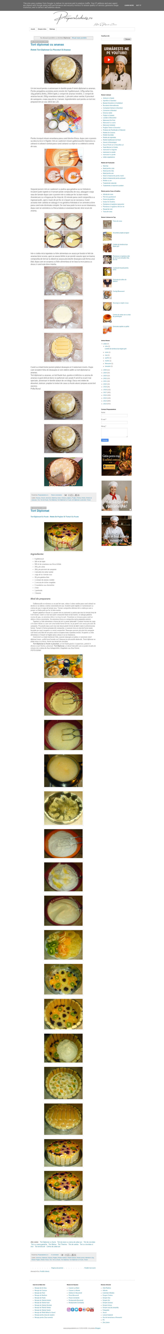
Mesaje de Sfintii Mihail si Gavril (45, 1312)
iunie (107, 352)
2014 (105, 401)
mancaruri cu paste (109, 152)
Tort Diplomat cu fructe (48, 1242)
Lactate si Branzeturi (109, 118)
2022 (105, 378)
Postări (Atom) (44, 1271)
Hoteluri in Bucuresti (75, 1293)
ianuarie (108, 366)
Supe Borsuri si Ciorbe (110, 147)
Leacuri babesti (108, 1315)
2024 (105, 373)
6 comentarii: (55, 1254)
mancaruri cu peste (109, 154)
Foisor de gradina (109, 199)
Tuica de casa (107, 211)
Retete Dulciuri (72, 1257)
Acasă (33, 29)
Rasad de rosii (107, 209)
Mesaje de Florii (40, 1293)
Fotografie (106, 1310)
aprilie (107, 358)
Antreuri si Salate (108, 98)
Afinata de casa (108, 194)
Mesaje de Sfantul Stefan (43, 1307)
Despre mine (42, 29)
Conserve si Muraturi (110, 110)
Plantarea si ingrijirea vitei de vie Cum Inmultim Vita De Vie (121, 257)
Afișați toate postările (79, 38)
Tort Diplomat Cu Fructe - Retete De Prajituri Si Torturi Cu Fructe (55, 517)
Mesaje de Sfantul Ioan (42, 1303)
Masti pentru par (108, 173)
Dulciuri (64, 498)
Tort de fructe (44, 500)
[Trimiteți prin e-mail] (69, 495)
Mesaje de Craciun (41, 1290)
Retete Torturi (45, 1259)
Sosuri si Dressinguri (110, 142)
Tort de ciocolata (89, 1242)
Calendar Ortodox (108, 1293)
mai (106, 355)
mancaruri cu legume (110, 150)
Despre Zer (106, 1300)
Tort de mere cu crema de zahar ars (69, 1242)
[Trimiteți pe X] (74, 495)
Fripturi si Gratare (108, 115)
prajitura (69, 498)
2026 (105, 344)
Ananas (38, 498)
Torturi (89, 500)
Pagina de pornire (57, 1268)
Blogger (97, 1328)
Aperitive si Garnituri (109, 101)
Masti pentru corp (108, 168)
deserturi (48, 498)
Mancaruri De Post (109, 120)
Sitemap (52, 29)
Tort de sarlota (73, 1244)
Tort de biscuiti (40, 1246)
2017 (105, 392)
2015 (105, 398)
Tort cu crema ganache (39, 1244)
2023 (105, 375)
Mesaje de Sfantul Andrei (43, 1300)
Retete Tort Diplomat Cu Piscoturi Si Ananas (51, 50)
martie (107, 361)
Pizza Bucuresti (74, 1295)
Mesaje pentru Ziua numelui (44, 1317)
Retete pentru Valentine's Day (85, 1257)
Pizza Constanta (74, 1298)
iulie (106, 346)
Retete (83, 498)
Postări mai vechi (90, 1268)
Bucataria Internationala (111, 105)
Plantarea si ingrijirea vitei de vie (113, 207)
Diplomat (54, 498)
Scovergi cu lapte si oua (120, 303)
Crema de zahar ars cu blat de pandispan (122, 315)
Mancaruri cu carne (109, 123)
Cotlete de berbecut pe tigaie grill (115, 349)
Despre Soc (106, 1298)
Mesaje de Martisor (41, 1295)
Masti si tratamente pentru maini (113, 176)
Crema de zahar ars (53, 1246)
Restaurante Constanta (76, 1303)
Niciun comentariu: (56, 495)
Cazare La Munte (74, 1290)
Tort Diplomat (53, 500)
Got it (138, 5)
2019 (105, 387)
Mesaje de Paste (40, 1298)
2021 (105, 381)
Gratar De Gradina (109, 202)
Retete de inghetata (109, 137)
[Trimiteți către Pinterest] (78, 495)
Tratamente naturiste (109, 183)
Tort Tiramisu (62, 1244)
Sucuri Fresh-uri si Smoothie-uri (113, 145)
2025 (105, 370)
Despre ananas (108, 1303)
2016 (105, 395)
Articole (105, 1290)
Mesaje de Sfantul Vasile (43, 1310)
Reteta (79, 498)
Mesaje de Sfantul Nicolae (43, 1305)
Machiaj (105, 166)
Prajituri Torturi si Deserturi (111, 127)
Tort (38, 500)
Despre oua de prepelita (110, 1307)
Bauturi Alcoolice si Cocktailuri (113, 103)
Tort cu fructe (56, 1259)
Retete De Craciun (109, 132)
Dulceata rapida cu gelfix (121, 326)
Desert (43, 498)
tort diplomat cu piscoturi (79, 500)
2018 (105, 390)
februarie (108, 363)
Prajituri (74, 498)
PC (104, 1320)
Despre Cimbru (108, 1295)
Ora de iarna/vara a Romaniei (112, 1317)
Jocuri (105, 1312)
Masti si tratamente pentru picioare (114, 178)
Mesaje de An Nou (41, 1288)
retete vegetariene (109, 157)
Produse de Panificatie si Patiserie (114, 130)
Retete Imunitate (108, 135)
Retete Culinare (62, 1257)
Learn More (129, 5)
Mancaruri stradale (109, 125)
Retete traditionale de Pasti (112, 140)
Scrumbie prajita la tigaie (121, 233)
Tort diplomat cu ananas (47, 44)
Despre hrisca (107, 1305)
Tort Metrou (52, 1244)
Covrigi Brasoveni (119, 291)
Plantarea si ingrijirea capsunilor (113, 204)
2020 (105, 384)
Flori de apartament (109, 197)
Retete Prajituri (36, 1259)
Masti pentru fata (108, 171)
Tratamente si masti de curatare (113, 185)
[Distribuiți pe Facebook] (76, 495)
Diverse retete (107, 113)
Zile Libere (106, 1322)
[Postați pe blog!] (71, 495)
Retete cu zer (107, 180)
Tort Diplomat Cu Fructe (64, 500)
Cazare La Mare (74, 1288)
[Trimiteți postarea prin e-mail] (65, 495)
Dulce (59, 498)
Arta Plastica (107, 1288)
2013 (105, 404)
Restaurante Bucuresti (76, 1300)
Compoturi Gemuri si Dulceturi (113, 108)
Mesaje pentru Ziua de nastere (45, 1315)
